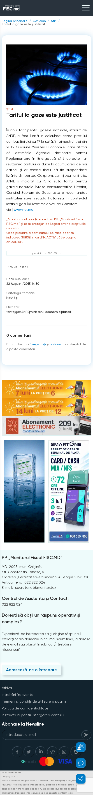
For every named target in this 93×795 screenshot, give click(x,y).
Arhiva (7, 688)
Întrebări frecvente (17, 694)
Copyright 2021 (10, 776)
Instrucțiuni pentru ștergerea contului (33, 715)
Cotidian (39, 20)
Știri (53, 20)
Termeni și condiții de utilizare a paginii (34, 701)
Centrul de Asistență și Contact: (35, 598)
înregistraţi (38, 344)
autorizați (57, 344)
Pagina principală (15, 20)
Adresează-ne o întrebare (31, 669)
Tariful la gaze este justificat (23, 24)
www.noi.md (23, 209)
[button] (78, 747)
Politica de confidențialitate (25, 708)
